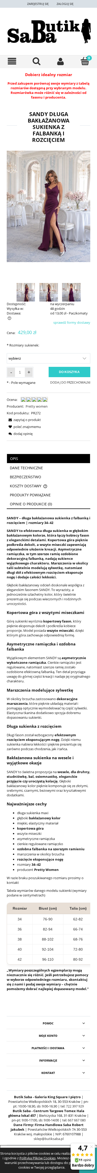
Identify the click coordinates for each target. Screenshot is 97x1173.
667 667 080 (77, 1120)
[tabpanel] (48, 755)
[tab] (48, 458)
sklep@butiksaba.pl (49, 1138)
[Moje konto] (61, 61)
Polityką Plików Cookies (37, 1158)
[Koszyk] (85, 61)
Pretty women (37, 406)
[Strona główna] (48, 31)
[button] (12, 61)
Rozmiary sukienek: (23, 345)
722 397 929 (75, 1106)
